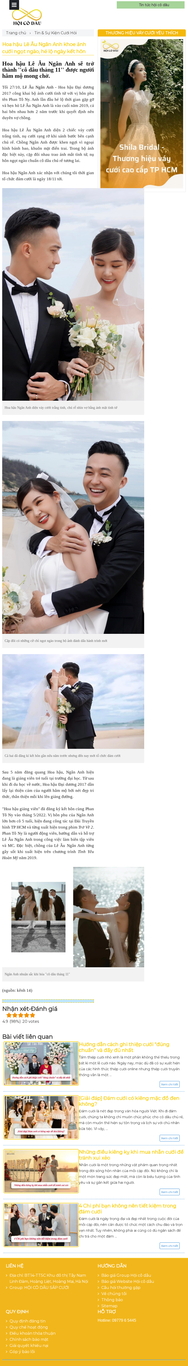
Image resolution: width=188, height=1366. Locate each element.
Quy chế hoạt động (29, 1327)
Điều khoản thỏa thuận (33, 1333)
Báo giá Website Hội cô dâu (127, 1281)
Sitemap (109, 1306)
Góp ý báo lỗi (22, 1351)
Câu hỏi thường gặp (121, 1287)
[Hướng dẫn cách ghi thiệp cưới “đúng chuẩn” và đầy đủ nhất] (41, 1063)
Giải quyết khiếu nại (29, 1345)
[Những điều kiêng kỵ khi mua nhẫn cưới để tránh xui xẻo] (41, 1171)
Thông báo (112, 1300)
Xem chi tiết (169, 1084)
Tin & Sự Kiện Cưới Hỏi (55, 33)
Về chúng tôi (114, 1293)
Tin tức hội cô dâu (154, 5)
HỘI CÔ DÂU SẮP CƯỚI (46, 1287)
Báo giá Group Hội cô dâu (126, 1275)
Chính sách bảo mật (29, 1339)
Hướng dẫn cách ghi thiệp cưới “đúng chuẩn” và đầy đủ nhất (124, 1047)
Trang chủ (16, 33)
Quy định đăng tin (28, 1321)
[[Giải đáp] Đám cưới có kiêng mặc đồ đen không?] (41, 1117)
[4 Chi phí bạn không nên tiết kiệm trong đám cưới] (41, 1225)
